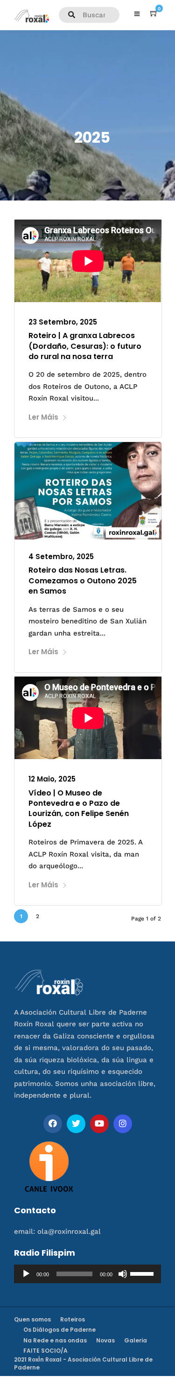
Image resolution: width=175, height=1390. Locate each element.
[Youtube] (99, 1123)
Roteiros (72, 1319)
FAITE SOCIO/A (45, 1351)
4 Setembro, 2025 (61, 556)
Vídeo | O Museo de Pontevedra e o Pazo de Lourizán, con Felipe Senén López (78, 809)
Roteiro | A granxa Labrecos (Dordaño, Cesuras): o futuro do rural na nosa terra (84, 346)
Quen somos (32, 1319)
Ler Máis (43, 417)
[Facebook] (52, 1123)
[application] (87, 1274)
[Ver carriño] (154, 14)
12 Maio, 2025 (52, 779)
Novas (105, 1340)
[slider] (143, 1273)
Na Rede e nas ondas (55, 1340)
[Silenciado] (122, 1274)
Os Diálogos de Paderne (59, 1330)
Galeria (135, 1340)
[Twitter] (76, 1123)
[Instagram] (122, 1123)
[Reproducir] (26, 1274)
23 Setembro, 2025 (62, 322)
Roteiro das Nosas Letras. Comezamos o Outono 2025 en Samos (82, 580)
